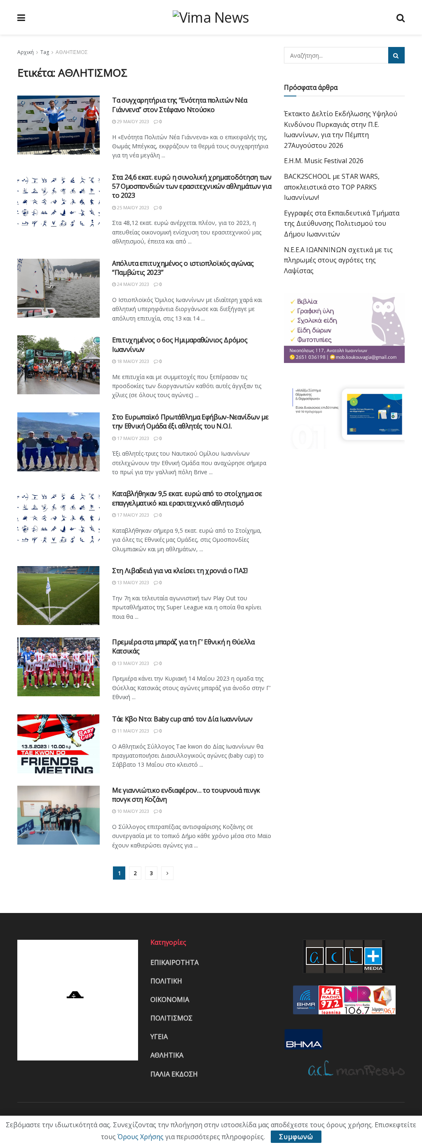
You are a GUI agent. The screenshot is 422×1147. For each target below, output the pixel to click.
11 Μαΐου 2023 (132, 731)
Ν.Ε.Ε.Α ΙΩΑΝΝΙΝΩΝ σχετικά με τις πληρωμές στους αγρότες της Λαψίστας (338, 260)
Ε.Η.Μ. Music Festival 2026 (323, 160)
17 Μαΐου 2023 (132, 438)
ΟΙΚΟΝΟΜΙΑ (169, 999)
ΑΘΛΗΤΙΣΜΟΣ (72, 52)
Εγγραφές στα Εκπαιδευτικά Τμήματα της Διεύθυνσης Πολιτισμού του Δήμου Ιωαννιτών (341, 223)
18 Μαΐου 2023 (132, 361)
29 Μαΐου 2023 (132, 121)
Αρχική (25, 52)
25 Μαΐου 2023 (132, 207)
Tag (44, 52)
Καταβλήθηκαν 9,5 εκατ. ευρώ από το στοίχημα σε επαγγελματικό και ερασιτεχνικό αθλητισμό (187, 498)
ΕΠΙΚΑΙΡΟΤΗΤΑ (174, 962)
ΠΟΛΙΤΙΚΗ (166, 980)
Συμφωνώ (296, 1136)
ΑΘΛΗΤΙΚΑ (166, 1055)
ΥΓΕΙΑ (159, 1036)
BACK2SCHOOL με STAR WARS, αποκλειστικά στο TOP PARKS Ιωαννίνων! (332, 187)
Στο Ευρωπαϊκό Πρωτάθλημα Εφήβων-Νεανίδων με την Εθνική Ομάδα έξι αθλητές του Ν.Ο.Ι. (190, 421)
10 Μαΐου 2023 (132, 811)
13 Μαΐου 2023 (132, 582)
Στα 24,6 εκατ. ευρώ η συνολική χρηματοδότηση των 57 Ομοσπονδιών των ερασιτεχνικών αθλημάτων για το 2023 (192, 186)
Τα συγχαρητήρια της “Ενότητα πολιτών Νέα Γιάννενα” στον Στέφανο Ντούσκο (179, 105)
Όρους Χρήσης (140, 1136)
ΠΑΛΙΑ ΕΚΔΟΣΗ (174, 1074)
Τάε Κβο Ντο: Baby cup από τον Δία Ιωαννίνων (182, 718)
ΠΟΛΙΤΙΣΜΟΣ (171, 1018)
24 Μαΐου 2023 (132, 284)
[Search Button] (396, 55)
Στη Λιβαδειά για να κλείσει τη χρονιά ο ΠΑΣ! (180, 570)
